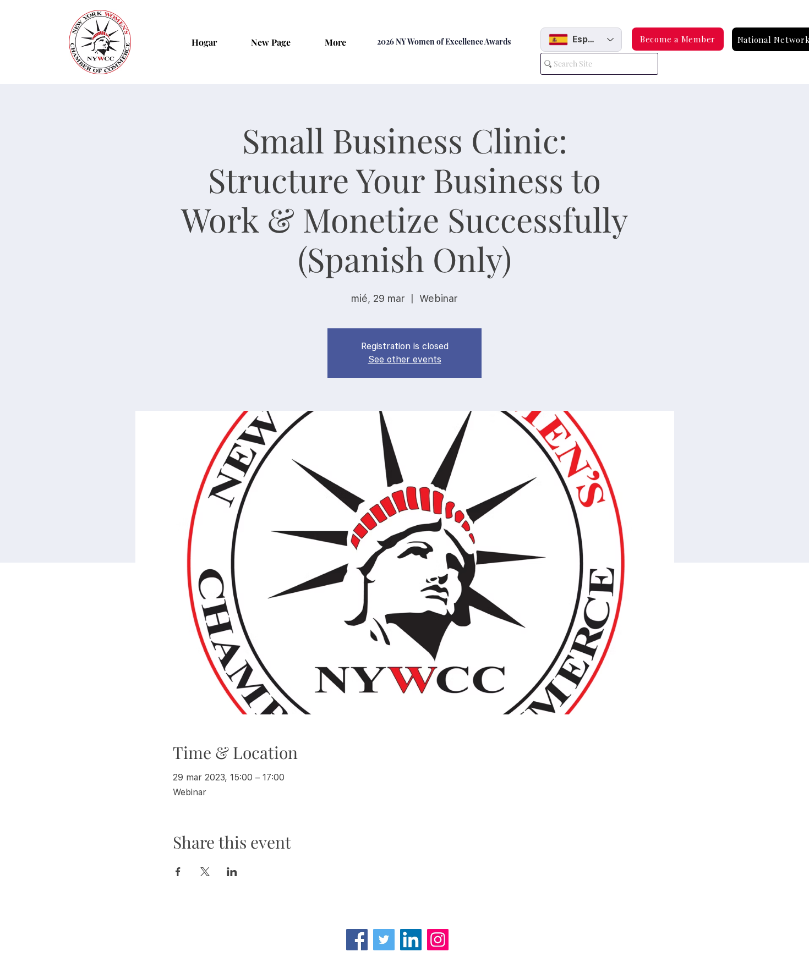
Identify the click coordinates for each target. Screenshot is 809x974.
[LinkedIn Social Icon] (411, 939)
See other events (404, 359)
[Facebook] (357, 939)
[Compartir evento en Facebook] (178, 871)
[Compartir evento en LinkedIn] (232, 871)
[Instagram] (438, 939)
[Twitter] (384, 939)
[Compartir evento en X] (205, 871)
